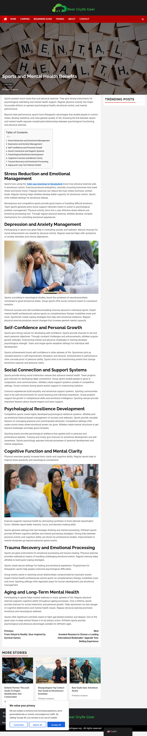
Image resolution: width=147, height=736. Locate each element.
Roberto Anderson (11, 90)
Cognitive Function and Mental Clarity (25, 158)
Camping (25, 19)
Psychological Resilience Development (25, 154)
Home (13, 19)
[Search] (143, 19)
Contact (84, 19)
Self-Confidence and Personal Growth (25, 147)
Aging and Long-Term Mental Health (24, 165)
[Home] (5, 19)
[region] (37, 715)
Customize (19, 725)
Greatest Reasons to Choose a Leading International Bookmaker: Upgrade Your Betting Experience (78, 636)
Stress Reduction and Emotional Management (29, 140)
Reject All (37, 725)
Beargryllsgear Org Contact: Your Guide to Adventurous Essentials (51, 691)
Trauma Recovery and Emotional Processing (28, 161)
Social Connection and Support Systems (26, 151)
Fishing (60, 19)
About (71, 19)
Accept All (56, 725)
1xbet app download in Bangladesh (45, 184)
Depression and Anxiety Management (25, 144)
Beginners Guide (43, 19)
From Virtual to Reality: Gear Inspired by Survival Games (25, 634)
